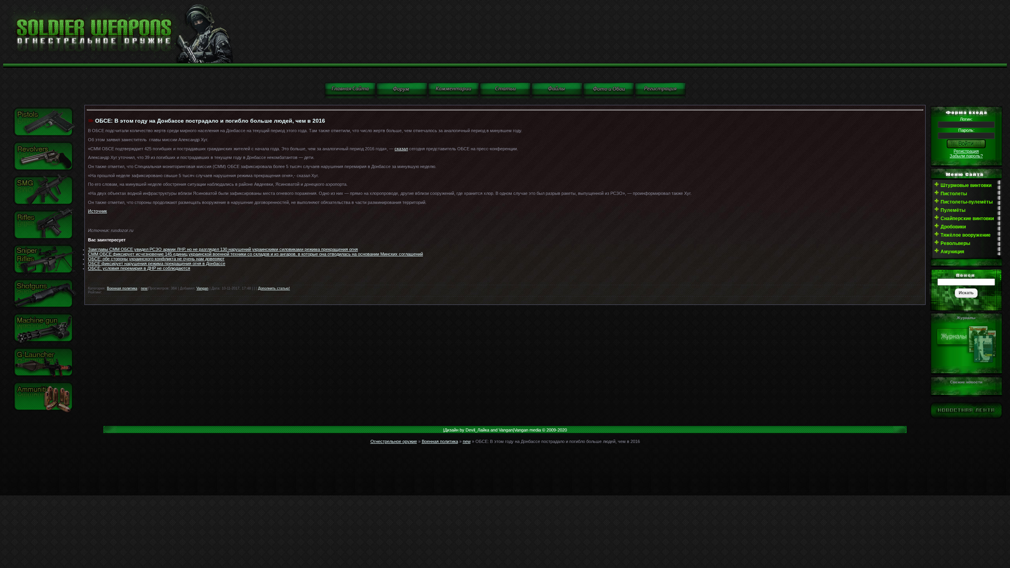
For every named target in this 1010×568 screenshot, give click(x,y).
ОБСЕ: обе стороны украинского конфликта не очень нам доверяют (156, 258)
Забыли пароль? (966, 155)
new (144, 288)
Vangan (202, 288)
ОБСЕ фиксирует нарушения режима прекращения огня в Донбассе (156, 263)
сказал (401, 148)
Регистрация (966, 151)
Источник (97, 211)
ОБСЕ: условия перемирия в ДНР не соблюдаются (139, 268)
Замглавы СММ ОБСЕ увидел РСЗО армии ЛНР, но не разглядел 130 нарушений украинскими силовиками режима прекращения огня (223, 249)
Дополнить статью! (274, 288)
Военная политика (122, 288)
